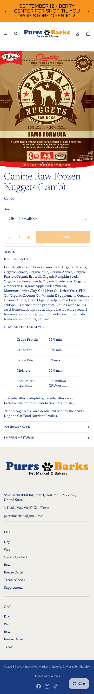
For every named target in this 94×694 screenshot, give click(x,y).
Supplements (13, 588)
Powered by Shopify (76, 666)
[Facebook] (38, 686)
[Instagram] (47, 686)
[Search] (16, 33)
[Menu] (5, 33)
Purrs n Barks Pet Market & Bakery (38, 666)
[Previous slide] (5, 11)
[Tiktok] (55, 686)
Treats (8, 647)
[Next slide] (88, 11)
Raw (7, 565)
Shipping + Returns (19, 437)
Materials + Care (17, 427)
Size (7, 209)
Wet (7, 550)
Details (9, 252)
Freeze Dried (13, 572)
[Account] (77, 33)
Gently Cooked (15, 557)
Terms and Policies (47, 676)
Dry (7, 542)
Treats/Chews (14, 580)
